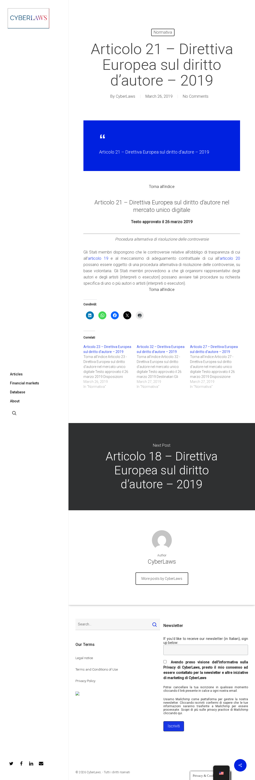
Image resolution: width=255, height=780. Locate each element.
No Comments (195, 96)
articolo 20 (230, 258)
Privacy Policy (85, 681)
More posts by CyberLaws (161, 579)
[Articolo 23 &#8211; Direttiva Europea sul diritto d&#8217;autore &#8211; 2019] (110, 366)
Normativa (163, 32)
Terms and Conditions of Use (96, 669)
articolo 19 (98, 258)
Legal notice (84, 658)
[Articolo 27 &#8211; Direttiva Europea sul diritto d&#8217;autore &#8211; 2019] (216, 366)
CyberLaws (125, 96)
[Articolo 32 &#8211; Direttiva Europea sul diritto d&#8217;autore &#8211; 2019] (163, 366)
